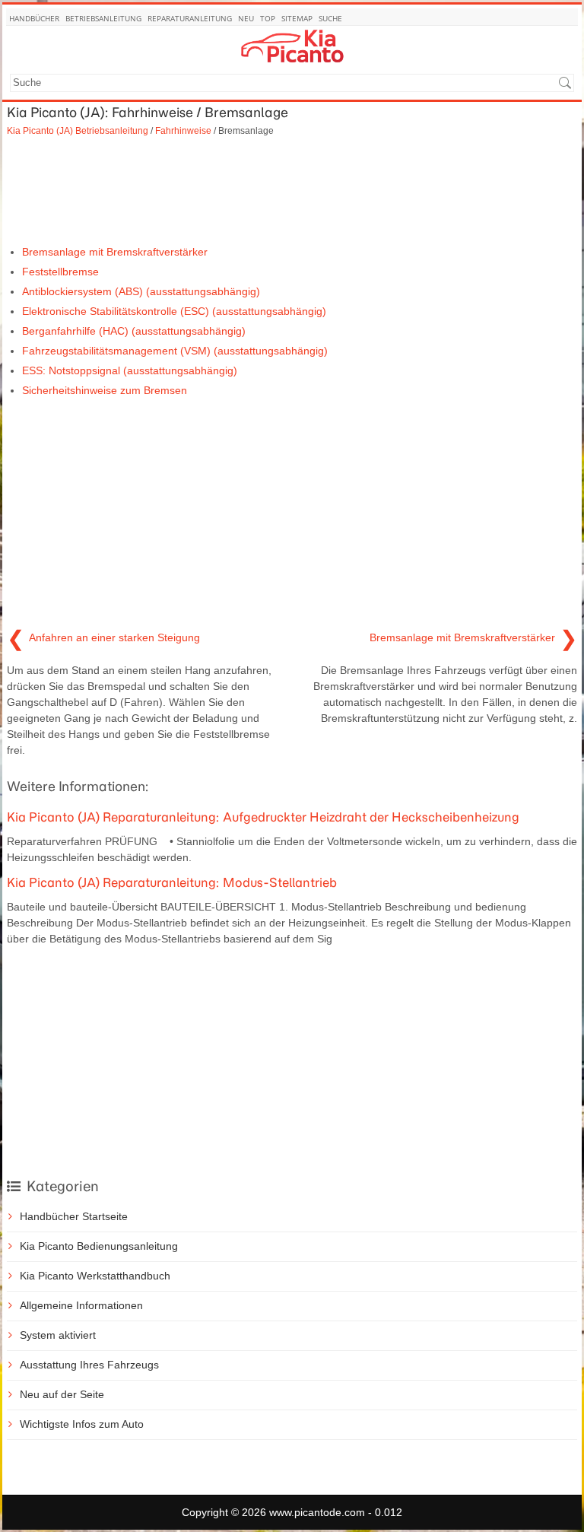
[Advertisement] (292, 191)
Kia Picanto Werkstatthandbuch (95, 1276)
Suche (330, 18)
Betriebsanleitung (103, 18)
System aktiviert (58, 1335)
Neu (246, 18)
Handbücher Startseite (74, 1216)
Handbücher (34, 18)
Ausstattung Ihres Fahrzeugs (89, 1365)
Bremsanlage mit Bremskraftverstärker (115, 252)
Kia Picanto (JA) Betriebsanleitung (77, 130)
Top (267, 18)
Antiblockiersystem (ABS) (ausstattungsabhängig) (141, 291)
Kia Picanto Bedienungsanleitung (99, 1246)
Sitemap (297, 18)
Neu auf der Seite (62, 1394)
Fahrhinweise (183, 130)
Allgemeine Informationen (81, 1305)
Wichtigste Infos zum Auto (82, 1424)
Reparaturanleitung (190, 18)
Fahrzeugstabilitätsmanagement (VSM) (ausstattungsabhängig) (175, 351)
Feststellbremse (60, 271)
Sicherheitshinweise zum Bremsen (104, 390)
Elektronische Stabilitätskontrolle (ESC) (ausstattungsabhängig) (174, 311)
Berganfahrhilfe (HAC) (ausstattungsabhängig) (134, 331)
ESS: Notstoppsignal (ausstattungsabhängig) (129, 370)
